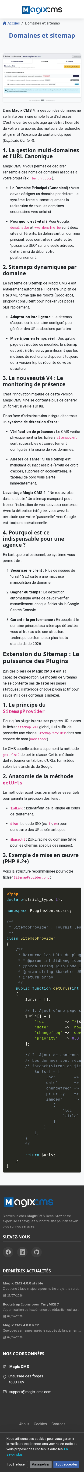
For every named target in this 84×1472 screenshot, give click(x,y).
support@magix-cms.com (30, 1392)
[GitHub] (36, 1252)
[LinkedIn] (22, 1252)
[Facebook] (8, 1252)
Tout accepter (66, 1464)
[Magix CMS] (42, 9)
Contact (58, 1424)
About (24, 1424)
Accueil (13, 23)
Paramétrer (40, 1464)
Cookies (40, 1424)
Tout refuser (16, 1464)
